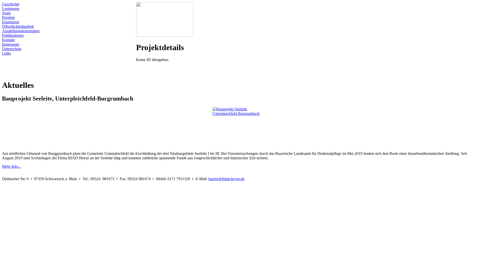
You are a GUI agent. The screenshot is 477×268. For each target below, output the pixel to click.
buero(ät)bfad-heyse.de (226, 179)
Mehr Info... (11, 166)
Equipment (10, 22)
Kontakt (8, 40)
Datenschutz (11, 49)
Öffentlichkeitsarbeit (18, 26)
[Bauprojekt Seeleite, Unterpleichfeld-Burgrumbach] (238, 126)
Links (6, 53)
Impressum (10, 44)
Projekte (8, 17)
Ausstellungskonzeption (21, 31)
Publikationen (13, 35)
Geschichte (10, 4)
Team (6, 13)
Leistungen (10, 8)
